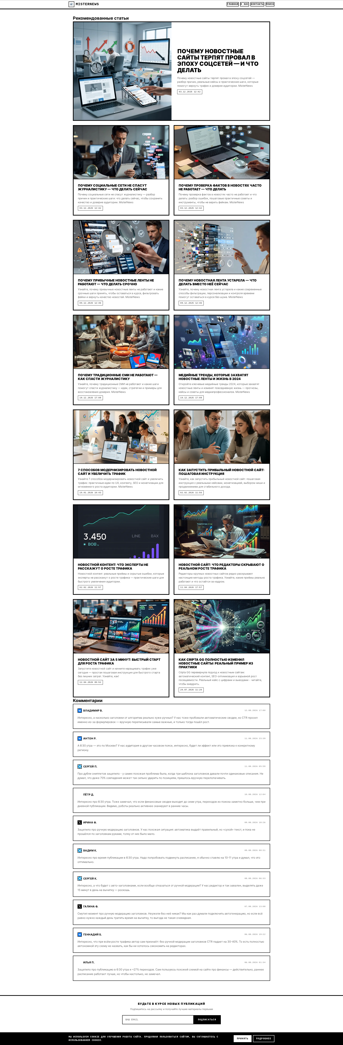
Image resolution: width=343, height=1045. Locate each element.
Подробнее (263, 1038)
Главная (232, 4)
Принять (242, 1038)
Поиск (270, 4)
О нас (244, 4)
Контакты (257, 4)
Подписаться (207, 1019)
